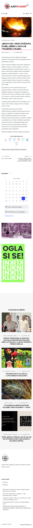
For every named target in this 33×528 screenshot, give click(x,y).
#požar (8, 149)
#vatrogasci (23, 149)
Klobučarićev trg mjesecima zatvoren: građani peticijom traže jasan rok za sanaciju (16, 490)
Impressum (5, 482)
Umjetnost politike (12, 335)
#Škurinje (17, 149)
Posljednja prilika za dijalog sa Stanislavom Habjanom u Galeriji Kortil (16, 439)
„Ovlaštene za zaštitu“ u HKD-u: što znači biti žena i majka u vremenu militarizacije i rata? (17, 498)
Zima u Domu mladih (7, 157)
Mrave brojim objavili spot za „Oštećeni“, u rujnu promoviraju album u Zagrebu (14, 494)
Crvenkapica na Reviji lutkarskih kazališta (16, 374)
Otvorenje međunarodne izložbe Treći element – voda (16, 406)
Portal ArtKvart (5, 52)
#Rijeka (12, 149)
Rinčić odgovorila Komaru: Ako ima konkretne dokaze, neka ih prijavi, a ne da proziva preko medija (16, 341)
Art (3, 371)
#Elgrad (4, 149)
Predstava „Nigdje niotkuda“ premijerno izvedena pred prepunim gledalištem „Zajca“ (24, 159)
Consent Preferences (25, 524)
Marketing (5, 484)
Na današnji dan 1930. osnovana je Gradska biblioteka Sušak (16, 502)
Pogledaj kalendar (9, 216)
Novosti (13, 40)
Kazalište (8, 371)
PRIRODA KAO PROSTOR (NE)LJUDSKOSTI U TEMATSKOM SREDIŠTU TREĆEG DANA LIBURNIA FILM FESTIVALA (17, 508)
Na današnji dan (6, 40)
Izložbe (5, 434)
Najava (6, 402)
